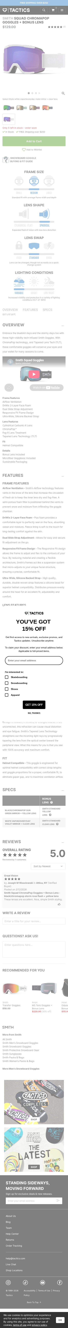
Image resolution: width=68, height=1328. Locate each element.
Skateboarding (19, 677)
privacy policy (39, 1325)
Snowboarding (19, 683)
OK (60, 1320)
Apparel (15, 695)
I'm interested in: (14, 672)
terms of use (19, 1325)
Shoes (14, 689)
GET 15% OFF (34, 704)
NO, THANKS (34, 713)
